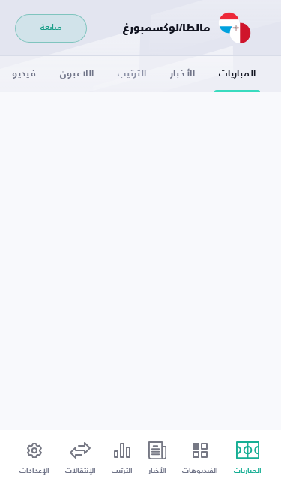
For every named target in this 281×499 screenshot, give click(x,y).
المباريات (237, 74)
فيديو (24, 74)
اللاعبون (77, 74)
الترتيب (132, 74)
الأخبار (182, 74)
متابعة (50, 28)
